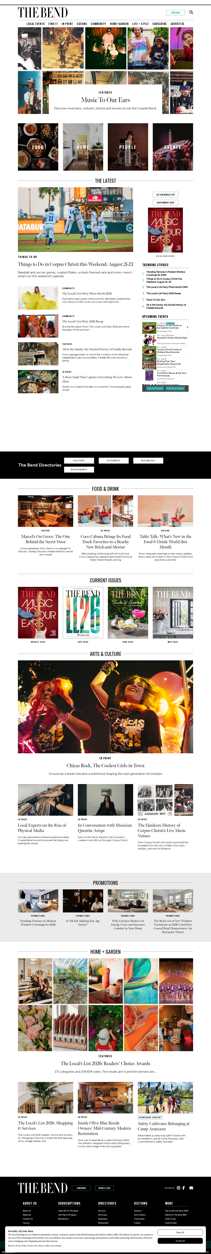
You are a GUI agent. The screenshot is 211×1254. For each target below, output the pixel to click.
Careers (26, 1223)
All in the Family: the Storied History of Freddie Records (97, 349)
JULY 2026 (83, 642)
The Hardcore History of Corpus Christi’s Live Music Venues (162, 830)
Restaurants (79, 470)
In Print (67, 24)
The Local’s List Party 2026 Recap (82, 321)
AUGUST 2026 (38, 642)
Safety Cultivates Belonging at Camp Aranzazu (163, 1126)
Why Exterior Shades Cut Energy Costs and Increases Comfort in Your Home (128, 924)
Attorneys (113, 461)
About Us (27, 1211)
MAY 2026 (173, 642)
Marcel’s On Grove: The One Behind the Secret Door (45, 539)
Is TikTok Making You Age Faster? (83, 923)
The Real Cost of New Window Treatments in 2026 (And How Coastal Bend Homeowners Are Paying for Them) (173, 926)
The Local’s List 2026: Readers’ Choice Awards (105, 1064)
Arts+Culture (140, 1215)
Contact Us (28, 1219)
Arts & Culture (105, 653)
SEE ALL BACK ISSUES (165, 256)
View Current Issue (165, 202)
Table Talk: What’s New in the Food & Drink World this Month (165, 542)
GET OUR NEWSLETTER (165, 194)
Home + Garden (105, 951)
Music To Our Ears (105, 100)
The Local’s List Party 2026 (176, 1211)
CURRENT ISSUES (105, 580)
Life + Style (140, 24)
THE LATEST (105, 180)
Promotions (105, 882)
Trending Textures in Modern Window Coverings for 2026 (165, 273)
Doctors (79, 461)
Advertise (178, 24)
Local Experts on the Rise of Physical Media (42, 828)
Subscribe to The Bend (68, 1211)
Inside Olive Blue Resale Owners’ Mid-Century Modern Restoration (104, 1128)
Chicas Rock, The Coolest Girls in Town (105, 766)
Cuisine (82, 24)
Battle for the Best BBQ (175, 1215)
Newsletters (104, 1188)
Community (98, 24)
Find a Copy (170, 1219)
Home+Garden (119, 24)
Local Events (36, 24)
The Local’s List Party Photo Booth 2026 (87, 293)
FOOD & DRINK (105, 488)
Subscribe (175, 12)
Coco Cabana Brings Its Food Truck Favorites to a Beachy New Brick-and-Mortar (106, 542)
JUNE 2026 (127, 642)
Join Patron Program (67, 1215)
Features (105, 92)
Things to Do (27, 257)
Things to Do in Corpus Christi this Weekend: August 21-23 (75, 264)
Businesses (148, 461)
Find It (53, 24)
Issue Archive (171, 1223)
